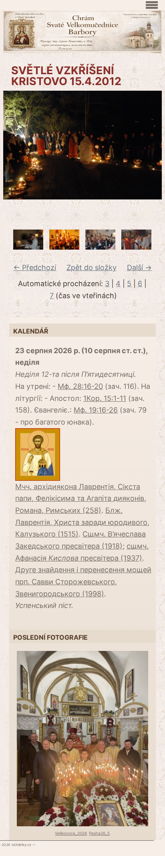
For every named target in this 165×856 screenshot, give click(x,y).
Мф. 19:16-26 (96, 410)
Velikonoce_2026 (71, 833)
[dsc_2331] (136, 247)
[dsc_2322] (28, 247)
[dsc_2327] (64, 247)
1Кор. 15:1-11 (104, 398)
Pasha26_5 (99, 833)
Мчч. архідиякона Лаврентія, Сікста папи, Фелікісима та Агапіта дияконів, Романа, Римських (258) (80, 498)
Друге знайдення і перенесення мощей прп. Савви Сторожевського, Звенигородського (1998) (83, 581)
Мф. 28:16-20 (80, 386)
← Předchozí (34, 267)
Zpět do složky (91, 267)
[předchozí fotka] (14, 145)
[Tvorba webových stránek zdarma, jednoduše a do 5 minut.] (34, 845)
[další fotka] (151, 145)
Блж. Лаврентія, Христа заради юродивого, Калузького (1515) (82, 522)
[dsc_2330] (100, 247)
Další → (139, 267)
